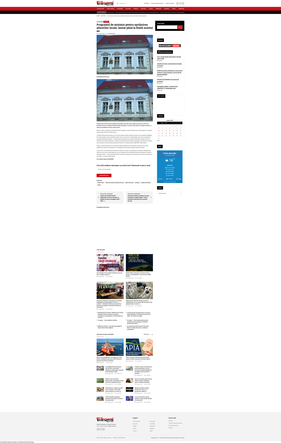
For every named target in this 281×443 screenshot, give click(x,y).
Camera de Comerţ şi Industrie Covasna (114, 182)
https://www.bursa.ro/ (165, 52)
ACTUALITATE (100, 8)
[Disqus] (125, 228)
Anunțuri (181, 8)
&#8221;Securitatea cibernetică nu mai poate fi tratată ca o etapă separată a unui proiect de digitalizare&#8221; (169, 72)
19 (166, 133)
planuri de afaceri (129, 182)
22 (177, 133)
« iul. (158, 140)
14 (173, 130)
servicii (99, 185)
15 (177, 130)
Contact (170, 427)
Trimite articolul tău (170, 3)
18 (162, 133)
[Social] (177, 3)
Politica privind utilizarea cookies (104, 437)
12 (166, 130)
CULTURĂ (128, 8)
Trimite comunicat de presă (157, 3)
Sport (174, 8)
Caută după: (160, 23)
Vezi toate (146, 334)
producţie (137, 182)
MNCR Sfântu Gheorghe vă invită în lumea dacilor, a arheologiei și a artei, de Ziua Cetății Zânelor (108, 12)
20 (169, 133)
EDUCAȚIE (143, 8)
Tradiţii (135, 8)
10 (158, 130)
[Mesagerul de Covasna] (105, 3)
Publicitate (146, 3)
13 (169, 130)
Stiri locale (110, 8)
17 (158, 133)
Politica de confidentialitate (119, 437)
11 (162, 130)
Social (151, 8)
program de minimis (146, 182)
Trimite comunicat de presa (175, 423)
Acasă (98, 15)
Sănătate (158, 8)
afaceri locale (100, 182)
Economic (120, 8)
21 (173, 133)
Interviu (166, 8)
